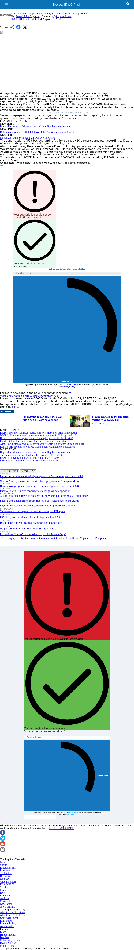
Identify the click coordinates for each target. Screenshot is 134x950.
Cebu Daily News (10, 940)
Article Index (7, 926)
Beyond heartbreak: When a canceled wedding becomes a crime (35, 126)
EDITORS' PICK (9, 471)
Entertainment (7, 867)
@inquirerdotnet (62, 16)
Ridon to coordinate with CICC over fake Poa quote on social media (37, 132)
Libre (3, 931)
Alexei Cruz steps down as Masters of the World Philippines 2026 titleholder (42, 443)
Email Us (5, 895)
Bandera (4, 937)
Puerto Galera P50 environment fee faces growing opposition (33, 441)
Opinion (4, 878)
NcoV (78, 538)
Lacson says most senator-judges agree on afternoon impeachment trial (38, 432)
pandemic (88, 538)
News (3, 862)
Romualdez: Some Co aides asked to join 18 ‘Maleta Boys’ (33, 534)
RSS (2, 892)
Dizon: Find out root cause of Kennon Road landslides (30, 460)
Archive (4, 898)
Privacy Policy (68, 386)
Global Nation (8, 881)
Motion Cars (7, 945)
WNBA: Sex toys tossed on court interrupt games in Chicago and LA (38, 435)
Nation (5, 15)
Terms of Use (71, 384)
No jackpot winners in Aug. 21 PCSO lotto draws (27, 137)
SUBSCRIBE (102, 775)
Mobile (4, 889)
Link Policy (6, 920)
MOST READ (28, 471)
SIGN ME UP (67, 381)
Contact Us (6, 901)
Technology (6, 873)
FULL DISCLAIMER (61, 828)
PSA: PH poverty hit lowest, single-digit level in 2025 (29, 457)
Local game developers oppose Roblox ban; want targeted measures (37, 446)
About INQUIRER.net (12, 912)
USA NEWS (7, 884)
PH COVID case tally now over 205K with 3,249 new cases (42, 418)
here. (68, 393)
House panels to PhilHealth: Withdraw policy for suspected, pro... (110, 420)
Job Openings (7, 906)
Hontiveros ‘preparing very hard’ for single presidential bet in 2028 (36, 438)
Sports (3, 864)
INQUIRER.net (20, 19)
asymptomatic (16, 538)
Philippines (101, 538)
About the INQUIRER (12, 915)
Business (5, 876)
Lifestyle (5, 870)
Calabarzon (31, 538)
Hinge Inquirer (8, 934)
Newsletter (6, 903)
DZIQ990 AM (8, 942)
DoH (71, 538)
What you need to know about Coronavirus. (29, 395)
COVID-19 (60, 538)
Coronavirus (46, 538)
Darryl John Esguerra (27, 16)
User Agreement (9, 917)
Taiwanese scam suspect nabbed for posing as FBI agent (31, 454)
